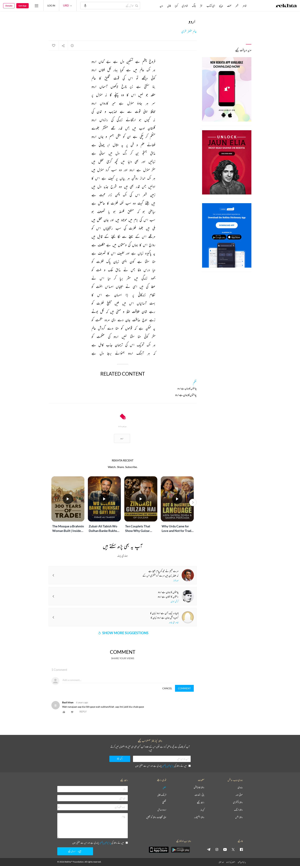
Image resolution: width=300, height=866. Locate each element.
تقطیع (164, 802)
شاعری (185, 6)
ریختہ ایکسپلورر (199, 817)
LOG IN (51, 5)
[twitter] (233, 849)
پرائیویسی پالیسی (168, 765)
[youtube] (225, 849)
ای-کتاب (211, 6)
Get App (22, 5)
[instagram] (217, 849)
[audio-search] (85, 5)
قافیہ (169, 6)
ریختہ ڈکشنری (238, 802)
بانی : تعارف (199, 794)
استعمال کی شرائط (230, 862)
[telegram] (208, 849)
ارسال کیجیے (71, 851)
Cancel (167, 688)
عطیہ (164, 787)
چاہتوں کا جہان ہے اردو (186, 395)
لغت (229, 6)
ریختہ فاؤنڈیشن (199, 787)
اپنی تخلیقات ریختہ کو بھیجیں (156, 817)
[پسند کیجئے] (53, 46)
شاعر (245, 6)
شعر (236, 6)
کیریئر (202, 809)
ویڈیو (221, 6)
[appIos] (159, 850)
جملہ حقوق (221, 862)
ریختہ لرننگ (238, 809)
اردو (121, 438)
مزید (161, 6)
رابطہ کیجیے (200, 802)
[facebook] (241, 849)
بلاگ (194, 6)
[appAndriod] (180, 850)
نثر (201, 6)
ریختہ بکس (239, 817)
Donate (8, 5)
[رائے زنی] (72, 45)
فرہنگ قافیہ (161, 794)
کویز (176, 6)
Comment (184, 688)
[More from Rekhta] (36, 5)
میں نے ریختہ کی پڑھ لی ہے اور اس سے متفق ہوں (160, 765)
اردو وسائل (161, 809)
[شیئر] (63, 46)
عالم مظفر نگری (189, 31)
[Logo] (286, 6)
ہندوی (240, 787)
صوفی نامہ (239, 794)
